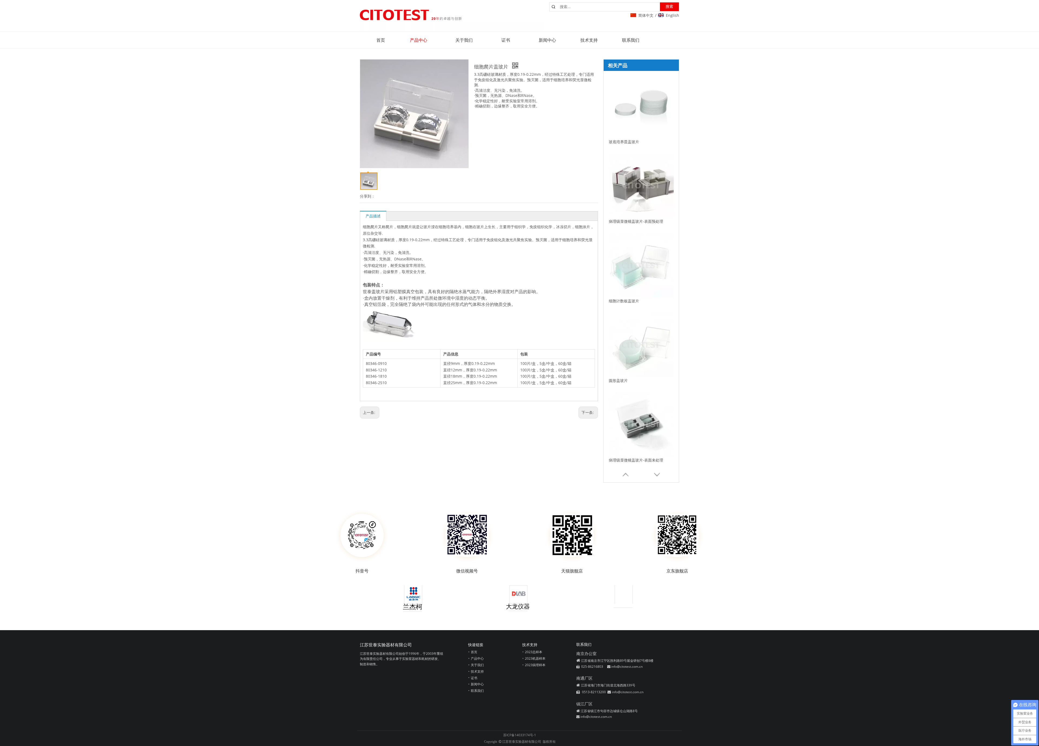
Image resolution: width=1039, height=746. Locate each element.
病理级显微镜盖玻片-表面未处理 (636, 460)
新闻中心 (477, 684)
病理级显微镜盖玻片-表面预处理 (636, 221)
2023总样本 (533, 652)
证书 (474, 678)
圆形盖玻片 (618, 380)
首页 (474, 652)
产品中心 (477, 658)
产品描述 (373, 215)
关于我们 (477, 665)
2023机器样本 (535, 658)
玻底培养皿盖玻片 (624, 141)
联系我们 (477, 690)
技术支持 (477, 671)
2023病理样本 (535, 665)
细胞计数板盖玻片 (624, 300)
